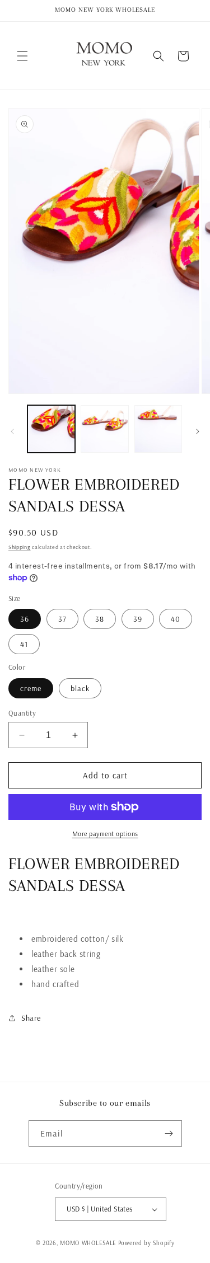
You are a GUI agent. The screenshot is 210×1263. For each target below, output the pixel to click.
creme (30, 688)
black (80, 688)
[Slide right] (197, 431)
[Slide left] (12, 431)
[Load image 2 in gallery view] (104, 429)
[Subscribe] (169, 1133)
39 (137, 619)
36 (24, 619)
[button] (22, 56)
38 (99, 619)
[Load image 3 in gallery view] (158, 429)
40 (175, 619)
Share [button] (31, 1018)
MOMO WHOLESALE (88, 1243)
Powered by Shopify (146, 1243)
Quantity (22, 712)
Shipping (19, 547)
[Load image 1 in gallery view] (51, 429)
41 (24, 644)
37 (62, 619)
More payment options (105, 833)
